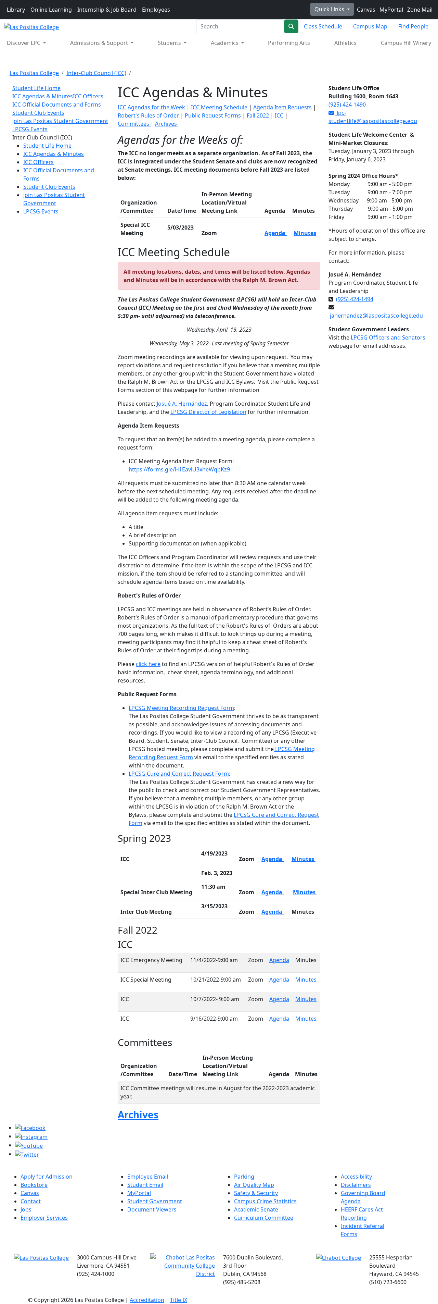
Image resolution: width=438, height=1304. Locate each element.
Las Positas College (34, 73)
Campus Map (370, 26)
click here (148, 664)
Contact (31, 1201)
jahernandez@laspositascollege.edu (376, 315)
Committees (134, 123)
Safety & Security (256, 1193)
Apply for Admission (47, 1176)
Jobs (26, 1209)
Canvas (365, 9)
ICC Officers (88, 96)
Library (16, 9)
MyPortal (390, 9)
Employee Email (147, 1176)
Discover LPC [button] (24, 43)
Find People (413, 26)
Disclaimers (356, 1185)
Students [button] (170, 43)
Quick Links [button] (330, 9)
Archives (166, 123)
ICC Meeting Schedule (219, 107)
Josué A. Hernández (182, 403)
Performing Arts (289, 43)
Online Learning (51, 9)
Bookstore (34, 1185)
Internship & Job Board (107, 9)
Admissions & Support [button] (99, 43)
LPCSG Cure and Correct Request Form (179, 773)
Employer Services (44, 1217)
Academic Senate (256, 1209)
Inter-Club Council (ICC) (96, 73)
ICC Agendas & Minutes (42, 96)
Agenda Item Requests (282, 107)
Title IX (178, 1300)
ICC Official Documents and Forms (56, 104)
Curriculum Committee (263, 1217)
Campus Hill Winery (406, 43)
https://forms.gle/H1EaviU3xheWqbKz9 (179, 469)
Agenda (272, 859)
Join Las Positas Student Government (60, 121)
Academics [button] (225, 43)
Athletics (345, 43)
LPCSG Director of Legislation (208, 412)
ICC (279, 115)
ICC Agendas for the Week (151, 107)
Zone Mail (419, 9)
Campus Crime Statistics (265, 1201)
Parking (244, 1176)
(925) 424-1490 (347, 104)
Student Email (145, 1185)
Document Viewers (152, 1209)
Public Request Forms (215, 115)
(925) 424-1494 (354, 299)
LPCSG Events (30, 129)
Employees (156, 9)
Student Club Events (38, 112)
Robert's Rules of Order (148, 115)
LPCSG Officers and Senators (388, 337)
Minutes (305, 233)
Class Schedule (323, 26)
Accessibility (356, 1176)
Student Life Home (36, 88)
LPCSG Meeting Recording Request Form (181, 708)
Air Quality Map (254, 1185)
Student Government (154, 1201)
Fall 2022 (258, 115)
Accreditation (147, 1300)
